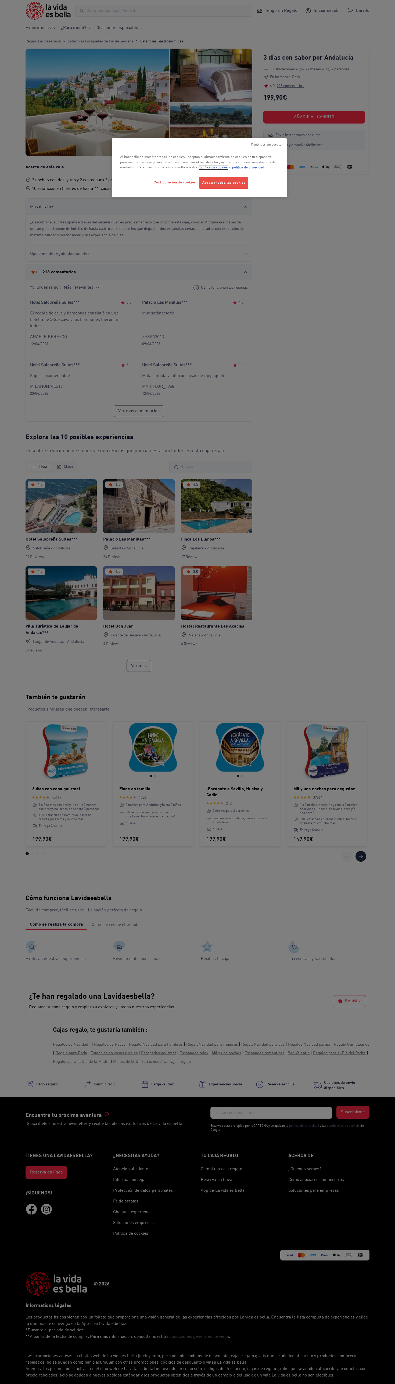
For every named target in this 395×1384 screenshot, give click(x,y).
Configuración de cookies (175, 182)
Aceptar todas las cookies (223, 182)
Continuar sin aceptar (267, 144)
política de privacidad (248, 167)
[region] (199, 167)
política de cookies (214, 167)
